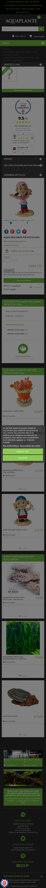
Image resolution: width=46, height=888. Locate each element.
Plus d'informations (11, 445)
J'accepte (23, 458)
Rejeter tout (23, 451)
